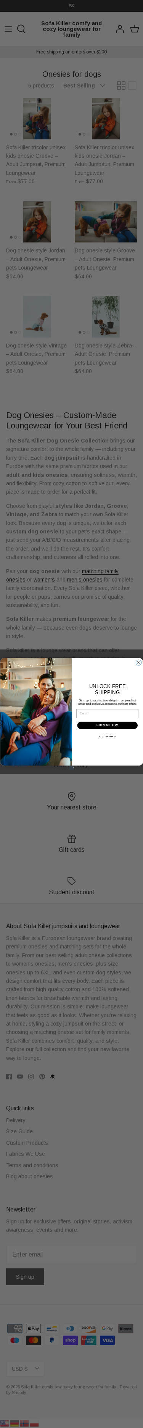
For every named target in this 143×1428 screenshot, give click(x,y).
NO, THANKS (107, 736)
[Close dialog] (138, 662)
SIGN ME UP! (107, 725)
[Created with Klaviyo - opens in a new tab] (71, 768)
